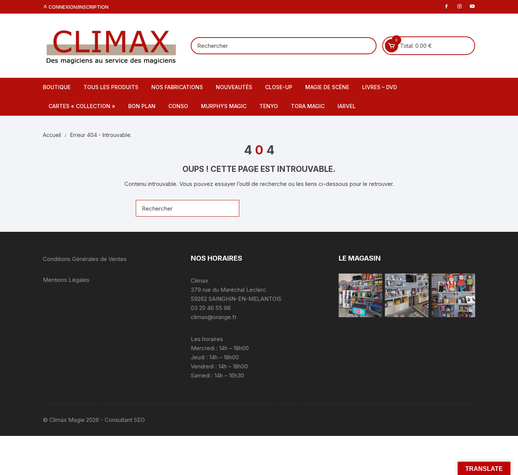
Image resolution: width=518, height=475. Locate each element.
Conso (178, 106)
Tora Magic (308, 106)
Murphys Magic (223, 106)
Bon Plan (141, 106)
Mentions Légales (66, 279)
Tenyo (268, 106)
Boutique (57, 87)
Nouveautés (234, 87)
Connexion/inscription (77, 7)
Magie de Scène (327, 87)
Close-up (278, 87)
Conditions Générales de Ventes (85, 259)
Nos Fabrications (177, 87)
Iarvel (346, 106)
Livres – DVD (379, 87)
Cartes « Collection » (82, 106)
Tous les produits (110, 87)
